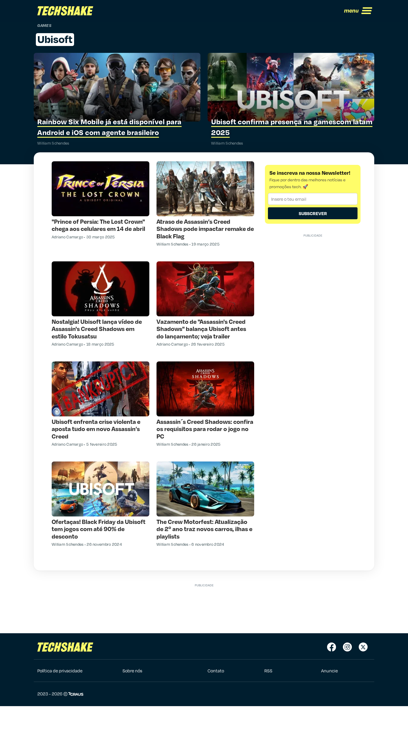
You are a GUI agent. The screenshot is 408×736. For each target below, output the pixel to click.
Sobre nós (132, 671)
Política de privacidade (59, 671)
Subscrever (313, 213)
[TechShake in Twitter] (363, 647)
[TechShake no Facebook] (331, 647)
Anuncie (329, 671)
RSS (268, 671)
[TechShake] (65, 11)
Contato (216, 671)
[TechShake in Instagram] (347, 647)
